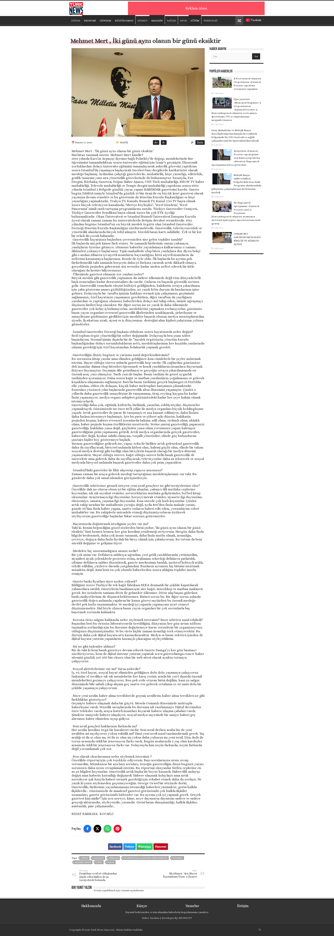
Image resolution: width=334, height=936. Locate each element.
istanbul (178, 858)
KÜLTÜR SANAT (124, 20)
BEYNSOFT (185, 917)
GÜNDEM (105, 20)
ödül (99, 862)
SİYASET (142, 20)
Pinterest (160, 846)
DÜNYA (75, 20)
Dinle (200, 142)
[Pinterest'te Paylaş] (117, 829)
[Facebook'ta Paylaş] (87, 829)
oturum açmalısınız (132, 890)
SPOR (183, 20)
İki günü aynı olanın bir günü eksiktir (145, 858)
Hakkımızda (91, 906)
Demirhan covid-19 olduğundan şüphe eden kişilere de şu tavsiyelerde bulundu (98, 875)
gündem (113, 858)
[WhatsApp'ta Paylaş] (107, 829)
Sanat (110, 862)
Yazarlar (192, 906)
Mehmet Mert (83, 862)
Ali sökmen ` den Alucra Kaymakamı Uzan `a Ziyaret (180, 873)
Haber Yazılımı (150, 917)
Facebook (115, 846)
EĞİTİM (195, 20)
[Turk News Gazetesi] (76, 7)
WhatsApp (144, 846)
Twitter (129, 846)
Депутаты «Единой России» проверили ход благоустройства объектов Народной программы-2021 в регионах (235, 157)
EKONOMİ (90, 20)
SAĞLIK (171, 20)
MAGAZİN (157, 20)
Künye (142, 906)
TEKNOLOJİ (210, 20)
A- (163, 142)
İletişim (243, 906)
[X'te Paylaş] (97, 829)
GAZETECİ (98, 858)
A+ (156, 142)
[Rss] (259, 929)
